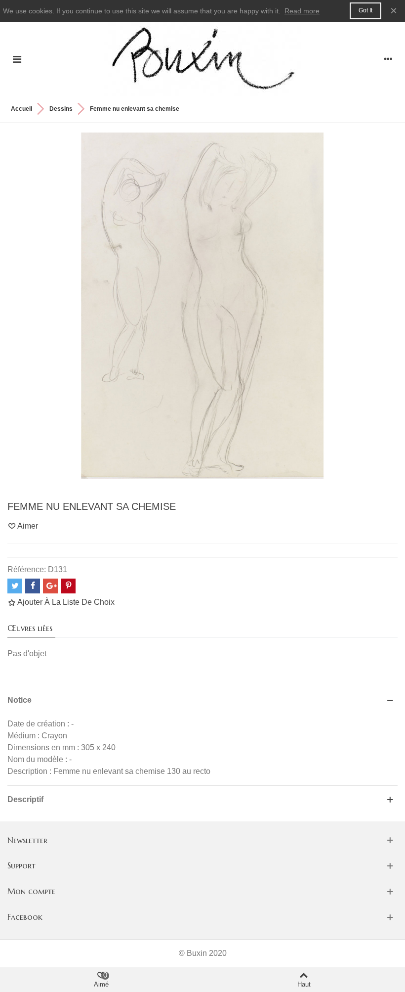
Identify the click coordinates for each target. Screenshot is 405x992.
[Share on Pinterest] (68, 586)
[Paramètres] (388, 59)
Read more (302, 11)
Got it (365, 10)
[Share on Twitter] (14, 586)
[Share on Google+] (50, 586)
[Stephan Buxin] (202, 59)
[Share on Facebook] (32, 586)
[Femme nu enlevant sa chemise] (202, 305)
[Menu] (16, 59)
